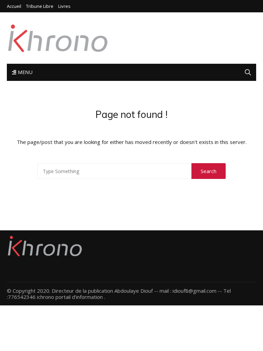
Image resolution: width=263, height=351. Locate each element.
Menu (24, 72)
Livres (64, 6)
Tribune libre (39, 6)
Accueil (14, 6)
